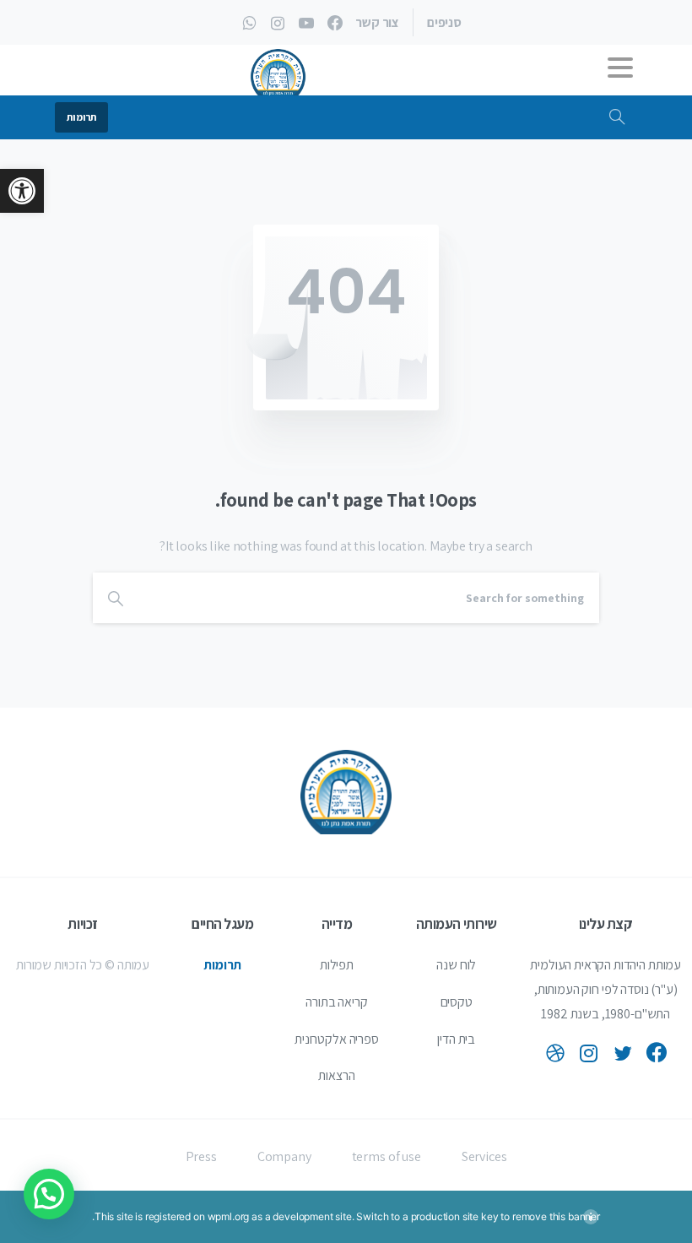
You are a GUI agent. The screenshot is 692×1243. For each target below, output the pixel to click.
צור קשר (377, 23)
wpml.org (229, 1216)
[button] (22, 191)
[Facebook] (335, 22)
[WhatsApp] (249, 22)
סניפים (444, 23)
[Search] (617, 117)
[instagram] (277, 22)
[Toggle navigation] (620, 71)
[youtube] (306, 22)
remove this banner (556, 1216)
